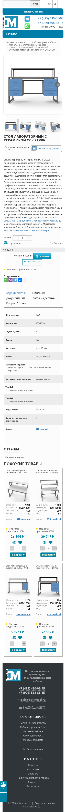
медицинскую (24, 220)
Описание (39, 293)
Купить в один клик (32, 261)
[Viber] (10, 280)
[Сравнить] (14, 542)
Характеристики (16, 293)
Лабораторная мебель (33, 727)
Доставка (33, 773)
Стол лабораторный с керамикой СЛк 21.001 (17, 471)
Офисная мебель (33, 735)
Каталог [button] (11, 34)
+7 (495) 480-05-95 (32, 688)
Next (57, 84)
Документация (15, 298)
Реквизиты (33, 786)
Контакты (33, 782)
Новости (33, 765)
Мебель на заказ (33, 749)
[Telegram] (15, 280)
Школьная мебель (33, 731)
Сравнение (15, 243)
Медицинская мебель (33, 722)
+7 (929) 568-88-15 (32, 693)
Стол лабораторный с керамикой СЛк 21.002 (17, 566)
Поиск (34, 3)
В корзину (44, 256)
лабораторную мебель (46, 220)
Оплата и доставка (42, 298)
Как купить (33, 769)
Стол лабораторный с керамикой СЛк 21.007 (47, 471)
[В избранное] (20, 542)
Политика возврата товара (33, 777)
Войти (55, 4)
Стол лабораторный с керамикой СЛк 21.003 (47, 566)
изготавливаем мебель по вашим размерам (27, 230)
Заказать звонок (33, 11)
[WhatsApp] (6, 280)
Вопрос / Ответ (16, 303)
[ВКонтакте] (20, 280)
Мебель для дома (33, 739)
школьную (9, 220)
